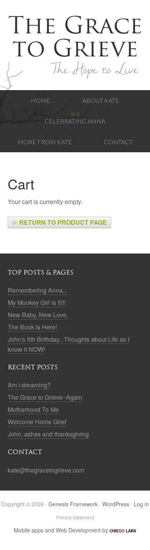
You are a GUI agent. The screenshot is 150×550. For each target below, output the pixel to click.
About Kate (100, 100)
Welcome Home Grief (37, 421)
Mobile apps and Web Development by (75, 530)
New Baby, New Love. (38, 314)
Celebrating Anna (75, 121)
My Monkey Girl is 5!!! (37, 302)
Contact (118, 141)
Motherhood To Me (33, 409)
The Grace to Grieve (75, 37)
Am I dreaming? (29, 384)
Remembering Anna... (37, 290)
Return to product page (63, 222)
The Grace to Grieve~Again (45, 397)
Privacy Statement (75, 517)
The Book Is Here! (32, 327)
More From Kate (45, 141)
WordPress (115, 504)
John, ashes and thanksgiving (48, 434)
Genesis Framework (73, 504)
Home (40, 100)
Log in (141, 504)
